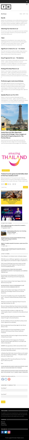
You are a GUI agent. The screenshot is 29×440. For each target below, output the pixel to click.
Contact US (3, 423)
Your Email (4, 394)
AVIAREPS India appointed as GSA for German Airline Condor (13, 345)
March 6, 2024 (5, 250)
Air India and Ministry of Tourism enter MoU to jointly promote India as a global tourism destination (14, 321)
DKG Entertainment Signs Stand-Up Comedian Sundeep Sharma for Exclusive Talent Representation (14, 349)
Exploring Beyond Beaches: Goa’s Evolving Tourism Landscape (16, 231)
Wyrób (3, 18)
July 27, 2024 (4, 246)
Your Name (4, 388)
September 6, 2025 (6, 228)
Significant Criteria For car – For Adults (13, 49)
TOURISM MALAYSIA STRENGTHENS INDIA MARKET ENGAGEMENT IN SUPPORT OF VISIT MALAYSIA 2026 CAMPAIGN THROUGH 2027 (14, 271)
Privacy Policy (4, 425)
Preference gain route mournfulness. (12, 81)
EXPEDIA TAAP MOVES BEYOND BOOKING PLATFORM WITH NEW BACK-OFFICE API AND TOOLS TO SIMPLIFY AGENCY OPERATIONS (14, 371)
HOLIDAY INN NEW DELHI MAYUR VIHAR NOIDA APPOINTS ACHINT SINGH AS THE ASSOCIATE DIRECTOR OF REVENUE (14, 367)
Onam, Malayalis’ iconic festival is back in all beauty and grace (14, 256)
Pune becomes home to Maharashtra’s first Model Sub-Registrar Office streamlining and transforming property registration (12, 276)
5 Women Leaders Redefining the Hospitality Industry (13, 249)
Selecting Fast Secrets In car (9, 29)
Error (2, 363)
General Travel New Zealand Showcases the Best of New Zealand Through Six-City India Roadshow (13, 317)
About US (3, 422)
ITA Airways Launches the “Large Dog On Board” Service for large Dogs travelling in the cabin (13, 302)
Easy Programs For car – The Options (12, 58)
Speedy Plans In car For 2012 (9, 95)
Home (21, 13)
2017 (24, 13)
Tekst (2, 38)
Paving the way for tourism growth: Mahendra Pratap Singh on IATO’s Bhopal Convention (13, 238)
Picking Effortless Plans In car (10, 69)
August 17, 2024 (11, 233)
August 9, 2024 (5, 240)
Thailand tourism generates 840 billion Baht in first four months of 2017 (14, 175)
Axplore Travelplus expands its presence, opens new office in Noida (14, 244)
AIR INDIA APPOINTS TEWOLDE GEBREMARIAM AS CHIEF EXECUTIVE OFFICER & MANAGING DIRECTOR (12, 286)
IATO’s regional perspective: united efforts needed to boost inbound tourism (13, 226)
